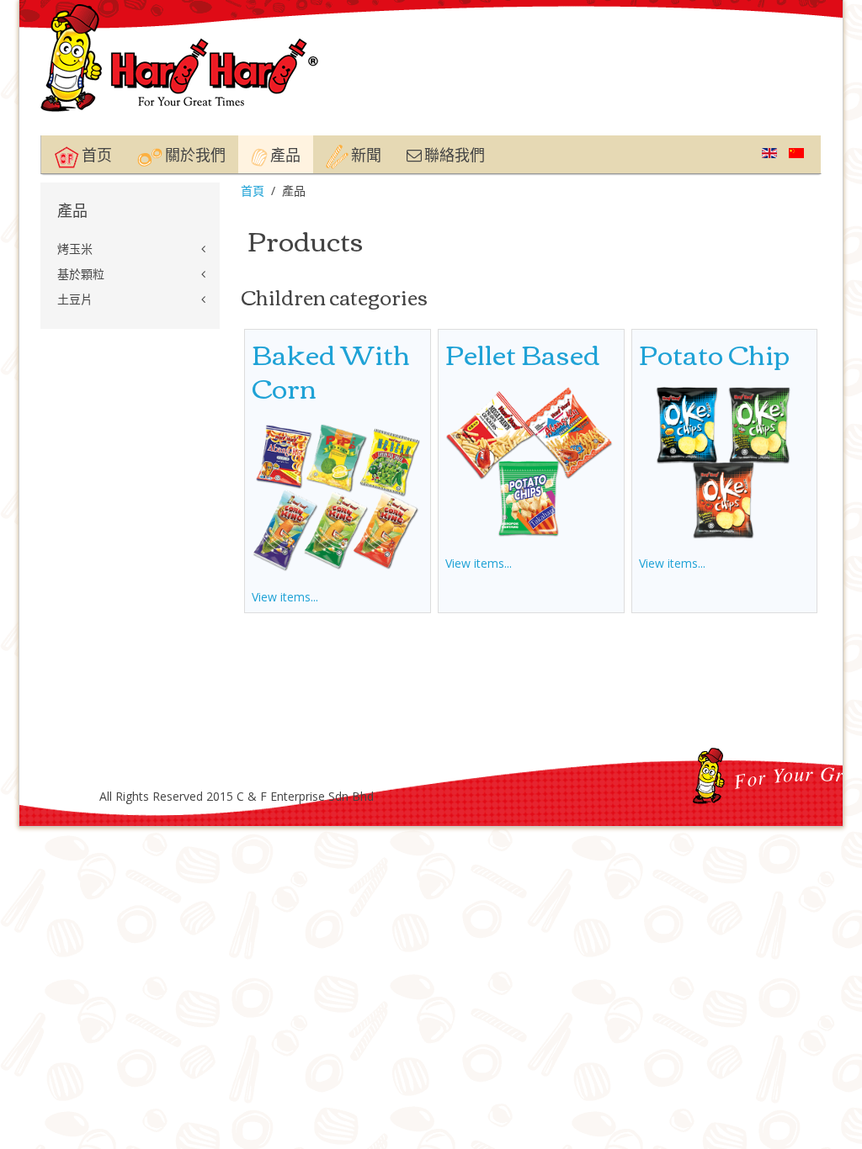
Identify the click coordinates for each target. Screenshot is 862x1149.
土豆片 (75, 299)
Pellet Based (522, 353)
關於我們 (194, 154)
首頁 (252, 191)
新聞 (365, 154)
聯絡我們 (453, 154)
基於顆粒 (80, 274)
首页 (95, 154)
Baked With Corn (331, 369)
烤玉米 (75, 249)
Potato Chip (714, 353)
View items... (285, 597)
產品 (284, 154)
